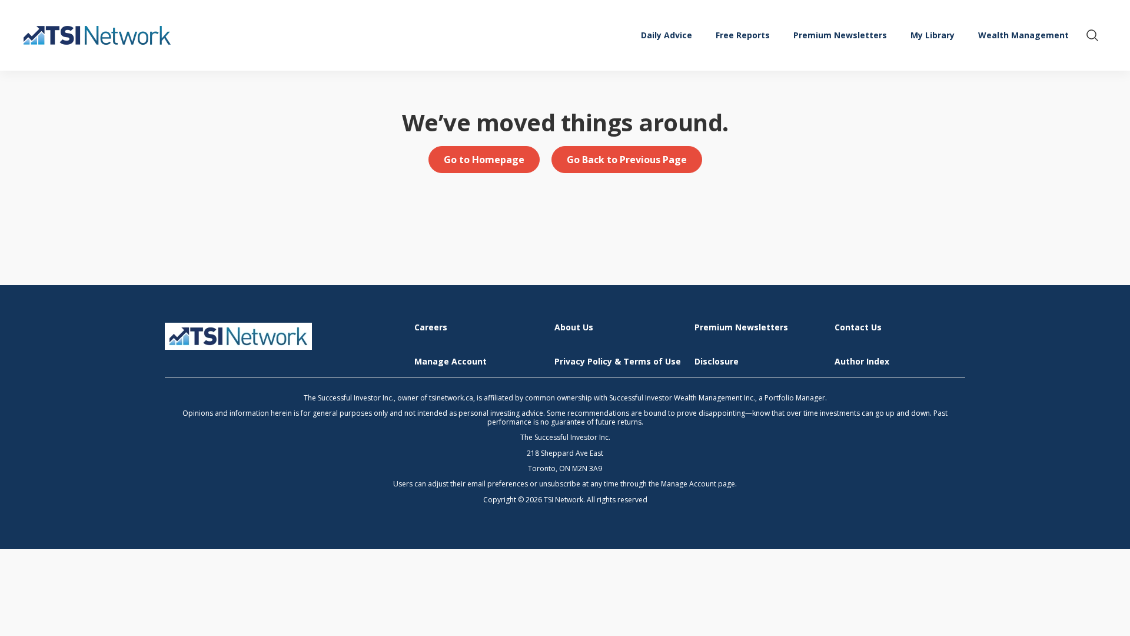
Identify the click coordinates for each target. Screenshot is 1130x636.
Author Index (862, 362)
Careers (430, 328)
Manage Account (450, 362)
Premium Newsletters (840, 35)
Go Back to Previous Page (627, 159)
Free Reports (743, 35)
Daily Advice (666, 35)
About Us (573, 328)
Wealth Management (1023, 35)
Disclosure (716, 362)
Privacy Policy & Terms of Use (617, 362)
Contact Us (858, 328)
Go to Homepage (484, 159)
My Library (932, 35)
